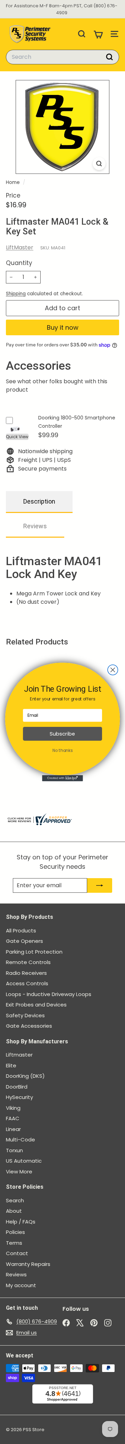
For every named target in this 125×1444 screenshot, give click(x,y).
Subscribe (62, 734)
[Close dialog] (113, 670)
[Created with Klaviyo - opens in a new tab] (62, 778)
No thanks (62, 751)
